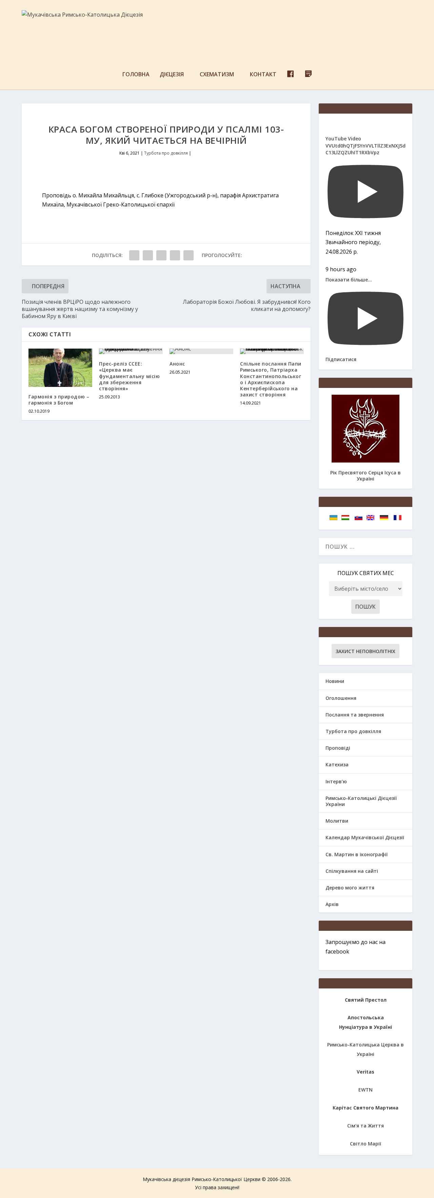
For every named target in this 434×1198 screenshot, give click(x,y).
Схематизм (217, 75)
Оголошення (341, 698)
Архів (332, 904)
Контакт (263, 75)
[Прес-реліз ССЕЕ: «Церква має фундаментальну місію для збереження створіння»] (131, 351)
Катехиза (337, 764)
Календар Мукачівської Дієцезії (365, 837)
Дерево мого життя (350, 887)
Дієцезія (172, 75)
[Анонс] (201, 351)
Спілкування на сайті (352, 871)
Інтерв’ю (336, 781)
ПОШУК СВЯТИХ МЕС (365, 573)
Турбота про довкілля (166, 153)
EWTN (365, 1089)
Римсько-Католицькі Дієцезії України (361, 801)
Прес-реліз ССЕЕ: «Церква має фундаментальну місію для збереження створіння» (129, 376)
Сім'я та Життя (365, 1125)
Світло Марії (365, 1143)
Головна (136, 75)
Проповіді (338, 748)
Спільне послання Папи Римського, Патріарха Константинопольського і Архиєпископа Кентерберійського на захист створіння (270, 379)
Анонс (177, 363)
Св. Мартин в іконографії (357, 854)
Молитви (337, 821)
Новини (335, 681)
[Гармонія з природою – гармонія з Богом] (60, 368)
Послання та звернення (355, 714)
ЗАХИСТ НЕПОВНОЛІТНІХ (365, 651)
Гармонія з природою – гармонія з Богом (59, 399)
